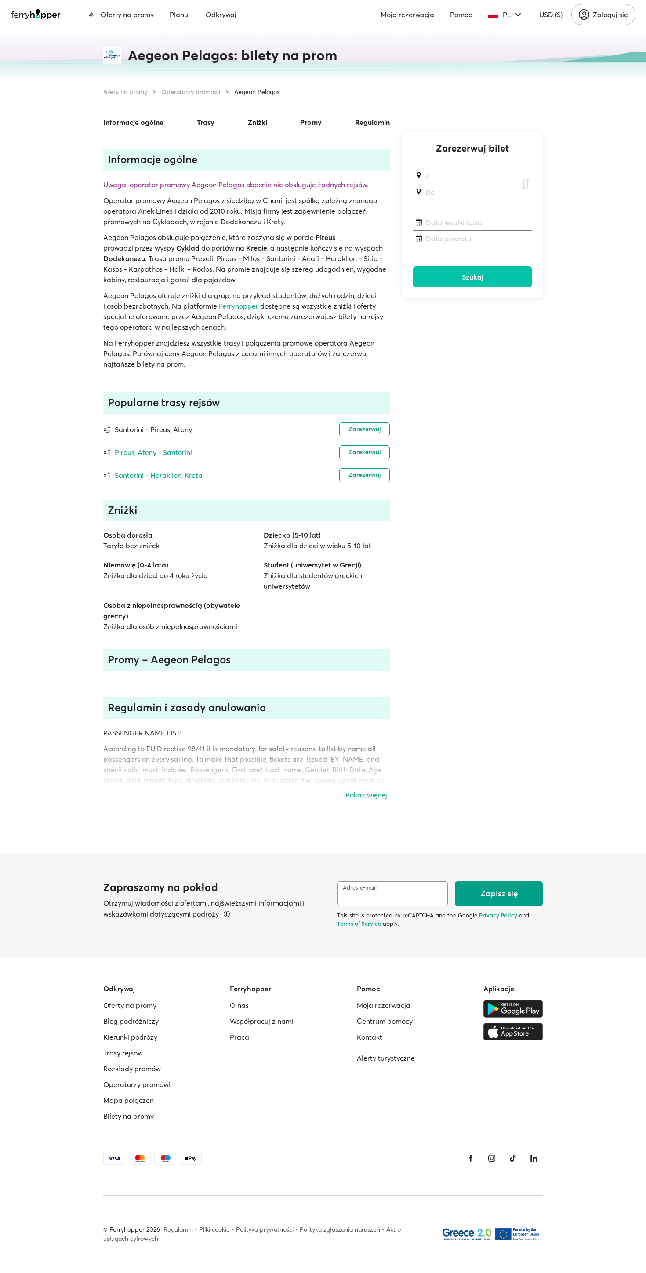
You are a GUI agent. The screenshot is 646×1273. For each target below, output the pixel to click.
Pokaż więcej (366, 794)
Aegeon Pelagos (256, 92)
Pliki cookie (214, 1229)
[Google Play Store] (513, 1009)
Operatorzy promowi (190, 92)
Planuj (180, 14)
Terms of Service (359, 923)
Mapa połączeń (128, 1100)
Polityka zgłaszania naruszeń (340, 1229)
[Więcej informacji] (227, 914)
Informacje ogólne (133, 122)
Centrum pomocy (385, 1021)
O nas (239, 1005)
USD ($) (551, 14)
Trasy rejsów (123, 1052)
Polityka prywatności (265, 1229)
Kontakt (369, 1037)
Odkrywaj (221, 14)
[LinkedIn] (534, 1158)
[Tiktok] (513, 1158)
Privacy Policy (498, 915)
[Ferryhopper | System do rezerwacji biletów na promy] (36, 14)
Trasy (205, 122)
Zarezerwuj (364, 429)
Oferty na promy (127, 14)
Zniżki (257, 122)
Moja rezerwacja (407, 14)
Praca (239, 1037)
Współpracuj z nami (262, 1021)
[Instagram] (492, 1158)
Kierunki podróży (130, 1037)
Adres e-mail (360, 888)
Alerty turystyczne (386, 1058)
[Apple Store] (513, 1031)
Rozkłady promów (132, 1068)
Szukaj (472, 277)
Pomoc (461, 14)
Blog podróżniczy (131, 1021)
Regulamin (372, 122)
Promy (311, 122)
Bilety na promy (125, 92)
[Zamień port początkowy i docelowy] (525, 184)
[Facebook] (470, 1158)
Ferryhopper (238, 306)
